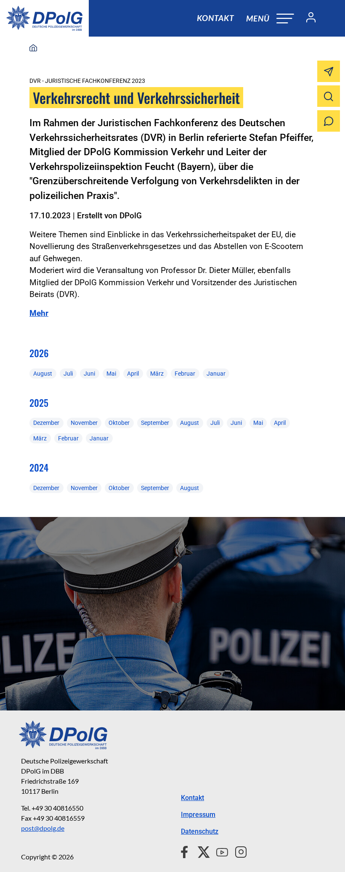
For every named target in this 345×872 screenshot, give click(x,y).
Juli (68, 373)
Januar (216, 373)
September (155, 422)
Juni (89, 373)
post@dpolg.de (42, 828)
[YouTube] (219, 851)
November (84, 422)
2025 (38, 402)
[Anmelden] (308, 18)
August (42, 373)
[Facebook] (186, 851)
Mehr (38, 313)
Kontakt (215, 18)
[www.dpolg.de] (33, 48)
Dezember (46, 422)
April (133, 373)
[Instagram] (237, 851)
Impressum (198, 815)
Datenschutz (199, 831)
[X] (200, 851)
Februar (185, 373)
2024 (38, 467)
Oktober (119, 422)
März (157, 373)
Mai (111, 373)
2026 (39, 353)
